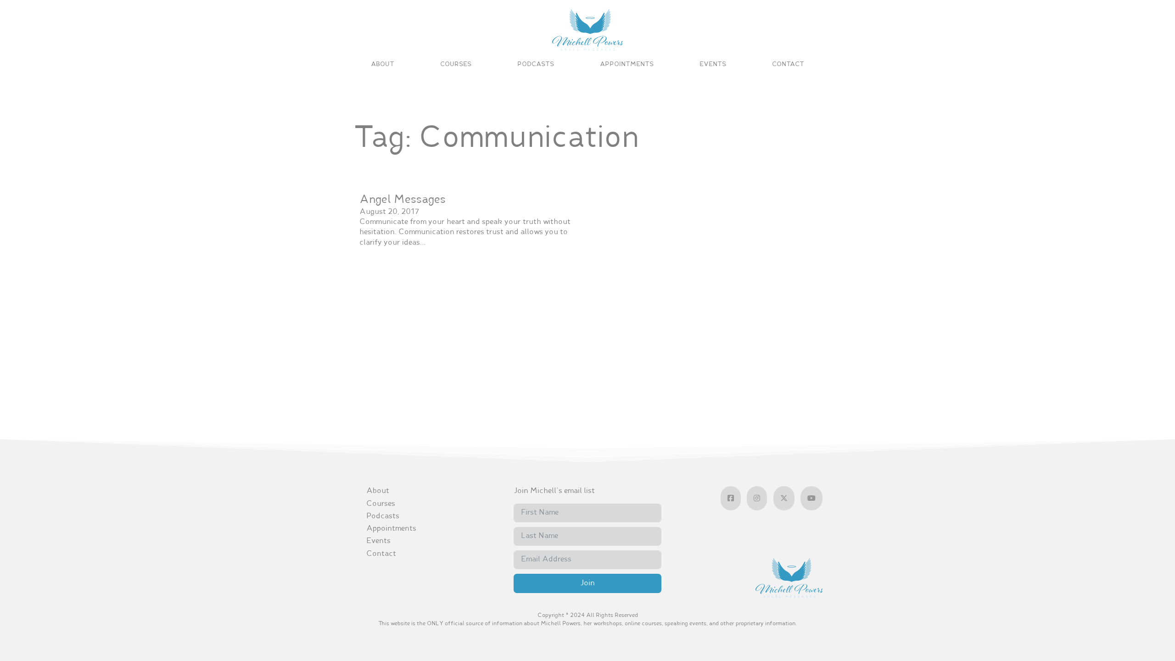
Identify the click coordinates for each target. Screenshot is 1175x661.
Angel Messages (402, 200)
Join (587, 583)
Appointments (627, 64)
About (382, 64)
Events (712, 64)
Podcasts (535, 64)
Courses (455, 64)
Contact (788, 64)
